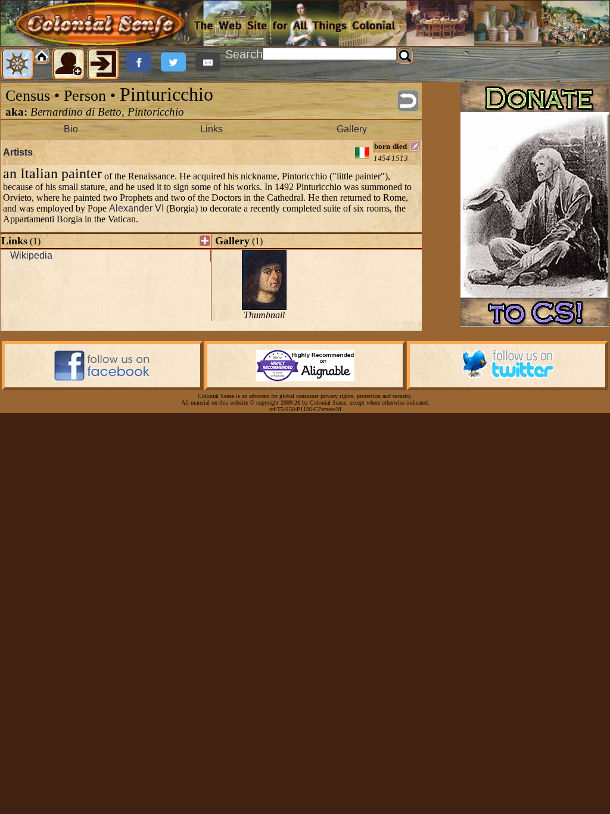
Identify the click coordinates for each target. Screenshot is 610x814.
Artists (18, 152)
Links (211, 129)
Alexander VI (136, 208)
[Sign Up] (68, 64)
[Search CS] (405, 56)
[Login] (103, 64)
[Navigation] (17, 64)
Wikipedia (31, 255)
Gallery (352, 129)
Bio (71, 129)
